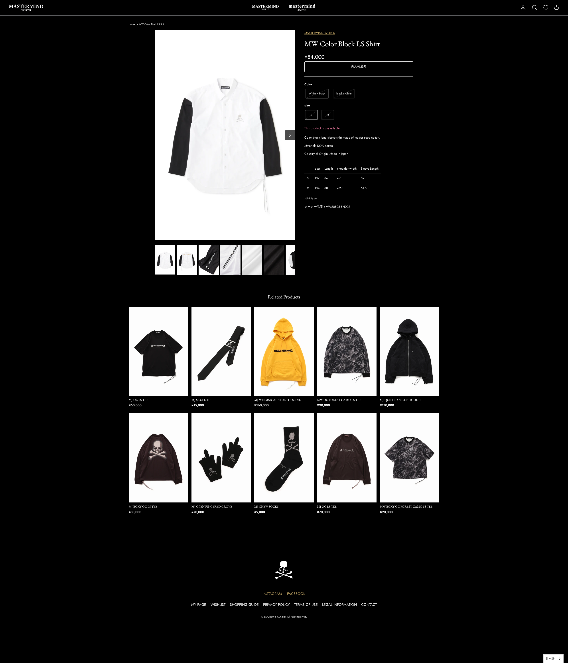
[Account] (523, 7)
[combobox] (553, 658)
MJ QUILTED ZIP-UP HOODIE (400, 400)
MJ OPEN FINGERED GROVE (211, 506)
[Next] (290, 135)
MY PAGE (198, 604)
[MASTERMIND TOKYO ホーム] (284, 570)
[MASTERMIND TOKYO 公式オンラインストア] (26, 7)
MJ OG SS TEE (138, 400)
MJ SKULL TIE (201, 400)
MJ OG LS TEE (327, 506)
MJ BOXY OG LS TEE (143, 506)
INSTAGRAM (272, 593)
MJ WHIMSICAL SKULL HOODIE (277, 400)
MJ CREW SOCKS (266, 506)
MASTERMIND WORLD (265, 7)
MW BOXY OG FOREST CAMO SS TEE (406, 506)
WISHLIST (218, 604)
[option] (225, 135)
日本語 (550, 658)
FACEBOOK (296, 593)
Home (132, 24)
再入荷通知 (359, 66)
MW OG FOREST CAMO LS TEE (339, 400)
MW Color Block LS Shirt (152, 24)
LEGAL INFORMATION (339, 604)
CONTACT (369, 604)
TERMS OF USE (306, 604)
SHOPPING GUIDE (244, 604)
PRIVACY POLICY (276, 604)
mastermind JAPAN (302, 7)
